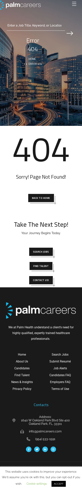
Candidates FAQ (60, 375)
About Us (22, 361)
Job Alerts (60, 368)
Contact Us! (41, 280)
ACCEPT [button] (59, 483)
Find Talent (41, 266)
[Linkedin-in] (45, 449)
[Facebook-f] (28, 449)
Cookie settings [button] (37, 483)
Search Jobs (41, 252)
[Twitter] (37, 449)
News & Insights (22, 382)
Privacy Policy (22, 389)
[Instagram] (53, 449)
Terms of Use (60, 389)
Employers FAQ (60, 382)
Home (32, 59)
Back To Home (41, 198)
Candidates (22, 368)
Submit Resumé (60, 361)
